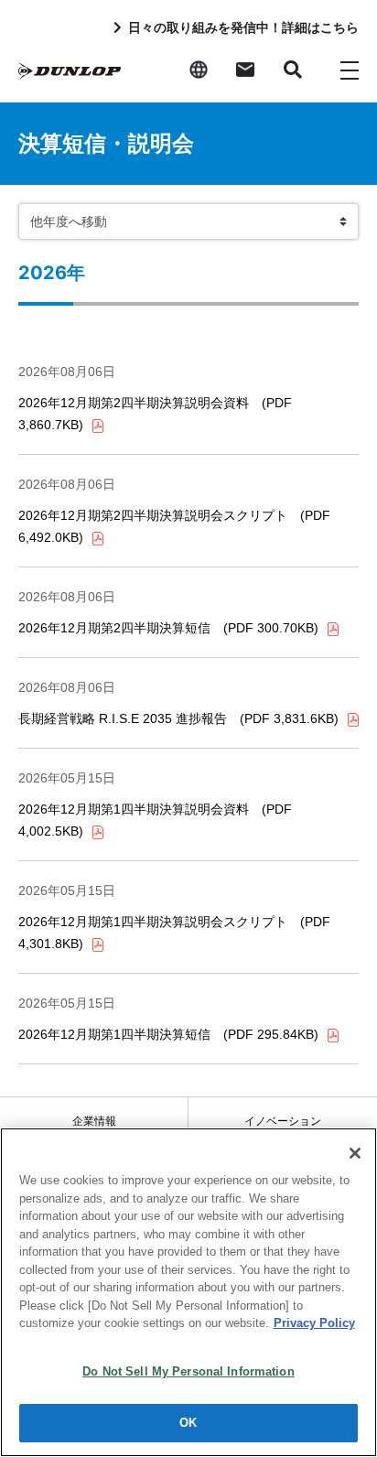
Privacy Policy (314, 1323)
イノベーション (282, 1121)
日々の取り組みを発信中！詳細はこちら (243, 27)
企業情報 (94, 1121)
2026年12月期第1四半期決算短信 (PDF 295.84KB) (168, 1034)
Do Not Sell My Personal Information (188, 1371)
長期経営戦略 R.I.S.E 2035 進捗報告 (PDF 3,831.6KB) (178, 718)
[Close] (355, 1153)
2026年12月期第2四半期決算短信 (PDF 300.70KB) (168, 628)
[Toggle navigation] (349, 70)
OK (188, 1423)
